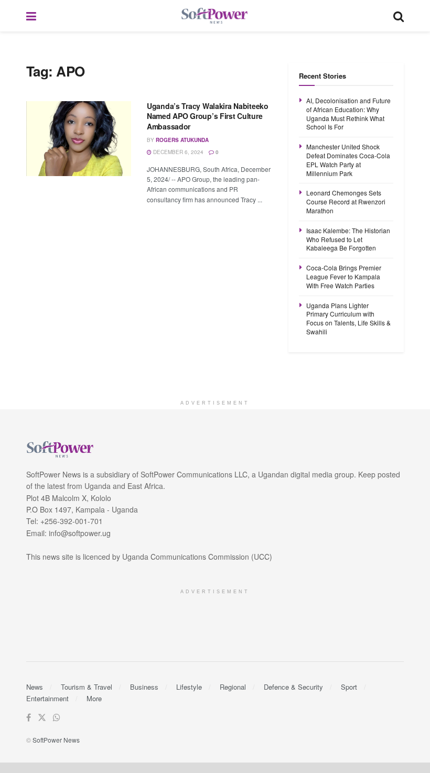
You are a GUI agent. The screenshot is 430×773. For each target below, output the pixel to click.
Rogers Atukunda (182, 140)
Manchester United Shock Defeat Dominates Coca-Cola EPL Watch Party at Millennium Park (348, 159)
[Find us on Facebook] (28, 718)
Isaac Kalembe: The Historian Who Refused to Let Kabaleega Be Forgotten (348, 239)
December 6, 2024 (177, 152)
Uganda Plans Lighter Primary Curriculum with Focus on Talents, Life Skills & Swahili (348, 318)
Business (144, 687)
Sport (349, 687)
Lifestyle (189, 687)
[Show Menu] (31, 15)
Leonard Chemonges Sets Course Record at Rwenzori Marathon (345, 201)
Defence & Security (293, 687)
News (34, 687)
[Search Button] (398, 15)
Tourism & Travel (86, 687)
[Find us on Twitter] (42, 718)
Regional (233, 687)
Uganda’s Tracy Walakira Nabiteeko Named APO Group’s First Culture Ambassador (207, 116)
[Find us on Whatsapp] (56, 718)
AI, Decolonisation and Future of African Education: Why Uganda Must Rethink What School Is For (348, 113)
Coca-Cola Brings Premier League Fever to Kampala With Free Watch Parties (343, 276)
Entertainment (47, 698)
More (94, 698)
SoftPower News (56, 739)
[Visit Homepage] (215, 16)
